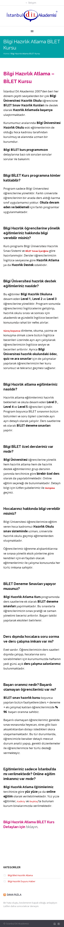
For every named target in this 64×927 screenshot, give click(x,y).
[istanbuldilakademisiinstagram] (54, 924)
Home (6, 53)
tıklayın (31, 827)
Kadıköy (21, 801)
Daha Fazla (14, 894)
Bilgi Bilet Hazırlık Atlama (20, 875)
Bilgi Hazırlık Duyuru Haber (21, 881)
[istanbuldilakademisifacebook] (58, 924)
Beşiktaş (34, 801)
